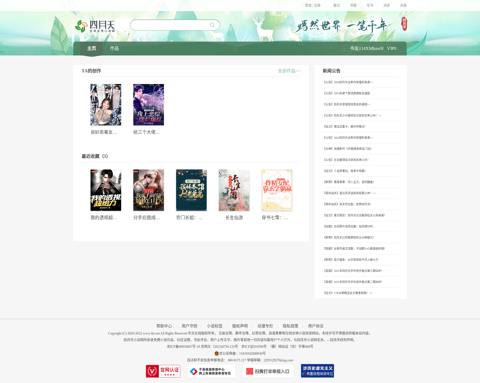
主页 (91, 48)
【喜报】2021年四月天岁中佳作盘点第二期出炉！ (353, 281)
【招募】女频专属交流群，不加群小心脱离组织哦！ (355, 248)
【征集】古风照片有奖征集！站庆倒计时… (349, 226)
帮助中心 (164, 326)
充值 (403, 5)
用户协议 (316, 326)
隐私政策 (290, 326)
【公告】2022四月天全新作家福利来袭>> (348, 137)
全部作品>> (289, 71)
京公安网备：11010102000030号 (242, 354)
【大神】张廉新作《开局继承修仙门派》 (348, 148)
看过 (336, 5)
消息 (386, 5)
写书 (370, 5)
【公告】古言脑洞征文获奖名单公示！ (346, 159)
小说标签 (214, 326)
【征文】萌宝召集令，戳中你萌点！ (345, 126)
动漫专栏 (265, 326)
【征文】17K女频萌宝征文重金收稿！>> (347, 293)
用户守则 (189, 326)
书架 (353, 5)
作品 (114, 48)
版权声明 (240, 326)
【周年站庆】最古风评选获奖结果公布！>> (349, 193)
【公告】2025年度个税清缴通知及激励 (346, 93)
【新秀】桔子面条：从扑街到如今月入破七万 (350, 259)
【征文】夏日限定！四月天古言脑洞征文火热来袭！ (355, 215)
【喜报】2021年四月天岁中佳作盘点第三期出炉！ (353, 270)
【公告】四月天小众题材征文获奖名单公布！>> (352, 115)
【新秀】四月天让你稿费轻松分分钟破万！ (349, 237)
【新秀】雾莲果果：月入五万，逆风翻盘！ (349, 182)
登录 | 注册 (313, 5)
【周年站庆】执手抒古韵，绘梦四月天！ (348, 204)
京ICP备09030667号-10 (183, 347)
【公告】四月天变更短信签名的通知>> (347, 104)
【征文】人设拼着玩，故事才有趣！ (345, 171)
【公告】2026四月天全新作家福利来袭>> (348, 82)
